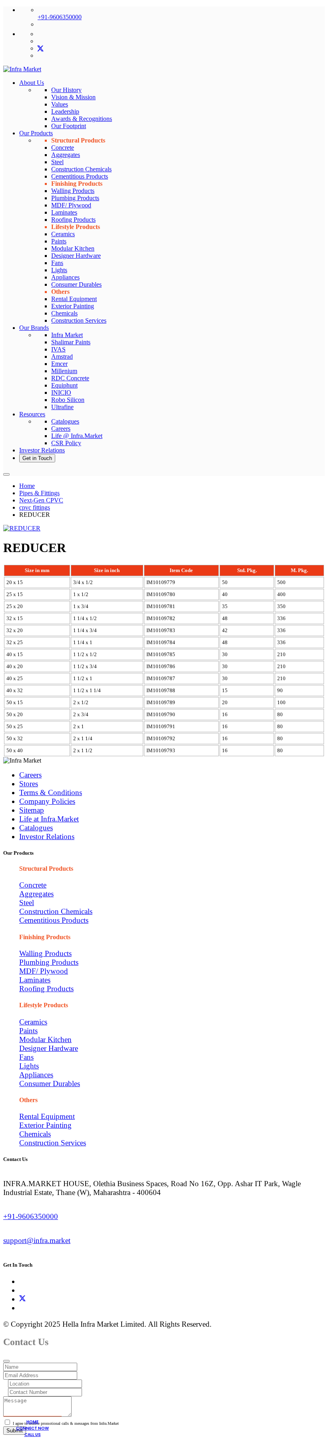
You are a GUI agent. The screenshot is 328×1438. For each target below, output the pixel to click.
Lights (59, 270)
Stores (28, 783)
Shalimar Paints (70, 342)
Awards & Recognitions (81, 118)
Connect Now (32, 1428)
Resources (32, 414)
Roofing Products (73, 219)
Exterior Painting (72, 306)
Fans (57, 262)
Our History (66, 89)
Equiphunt (64, 385)
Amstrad (62, 356)
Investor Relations (42, 450)
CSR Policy (66, 443)
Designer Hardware (76, 255)
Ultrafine (62, 407)
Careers (60, 428)
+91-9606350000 (60, 17)
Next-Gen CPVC (41, 500)
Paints (58, 241)
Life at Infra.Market (49, 819)
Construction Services (78, 320)
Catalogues (65, 421)
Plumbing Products (75, 198)
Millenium (64, 371)
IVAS (58, 349)
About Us (31, 82)
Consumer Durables (76, 284)
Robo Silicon (67, 399)
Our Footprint (68, 126)
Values (59, 104)
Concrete (62, 147)
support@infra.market (36, 1240)
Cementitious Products (79, 176)
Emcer (59, 363)
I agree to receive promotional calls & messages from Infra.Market (66, 1423)
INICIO (61, 392)
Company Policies (47, 801)
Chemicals (64, 313)
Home (27, 485)
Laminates (64, 212)
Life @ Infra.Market (76, 435)
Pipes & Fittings (39, 493)
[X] (22, 1299)
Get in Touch (37, 458)
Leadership (65, 111)
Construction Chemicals (81, 169)
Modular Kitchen (72, 248)
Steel (57, 162)
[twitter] (40, 48)
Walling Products (72, 190)
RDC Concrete (70, 378)
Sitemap (31, 810)
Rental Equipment (74, 298)
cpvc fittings (34, 507)
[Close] (6, 1361)
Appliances (65, 277)
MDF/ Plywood (71, 205)
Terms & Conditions (50, 792)
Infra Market (67, 334)
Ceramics (63, 234)
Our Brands (34, 327)
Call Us (32, 1435)
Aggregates (65, 154)
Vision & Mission (73, 97)
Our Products (36, 133)
